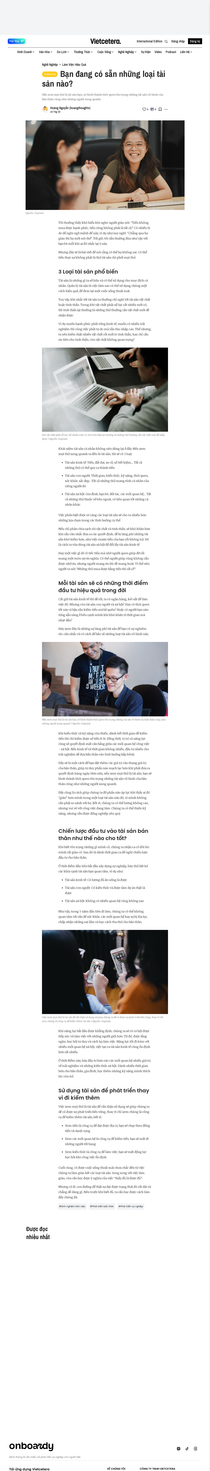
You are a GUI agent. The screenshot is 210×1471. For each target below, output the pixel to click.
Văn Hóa (44, 52)
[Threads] (196, 1448)
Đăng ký (195, 41)
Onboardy (50, 74)
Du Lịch (61, 52)
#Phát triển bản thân (102, 1206)
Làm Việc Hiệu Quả (74, 64)
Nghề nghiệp (50, 64)
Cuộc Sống (104, 52)
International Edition (149, 41)
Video (158, 52)
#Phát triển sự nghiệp (130, 1206)
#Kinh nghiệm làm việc (72, 1206)
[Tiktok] (188, 1448)
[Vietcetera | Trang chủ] (105, 41)
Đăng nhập (178, 41)
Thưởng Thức (82, 52)
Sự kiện (146, 52)
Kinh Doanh (24, 52)
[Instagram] (179, 1448)
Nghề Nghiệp (126, 52)
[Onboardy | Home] (33, 1446)
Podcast (171, 52)
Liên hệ (184, 52)
